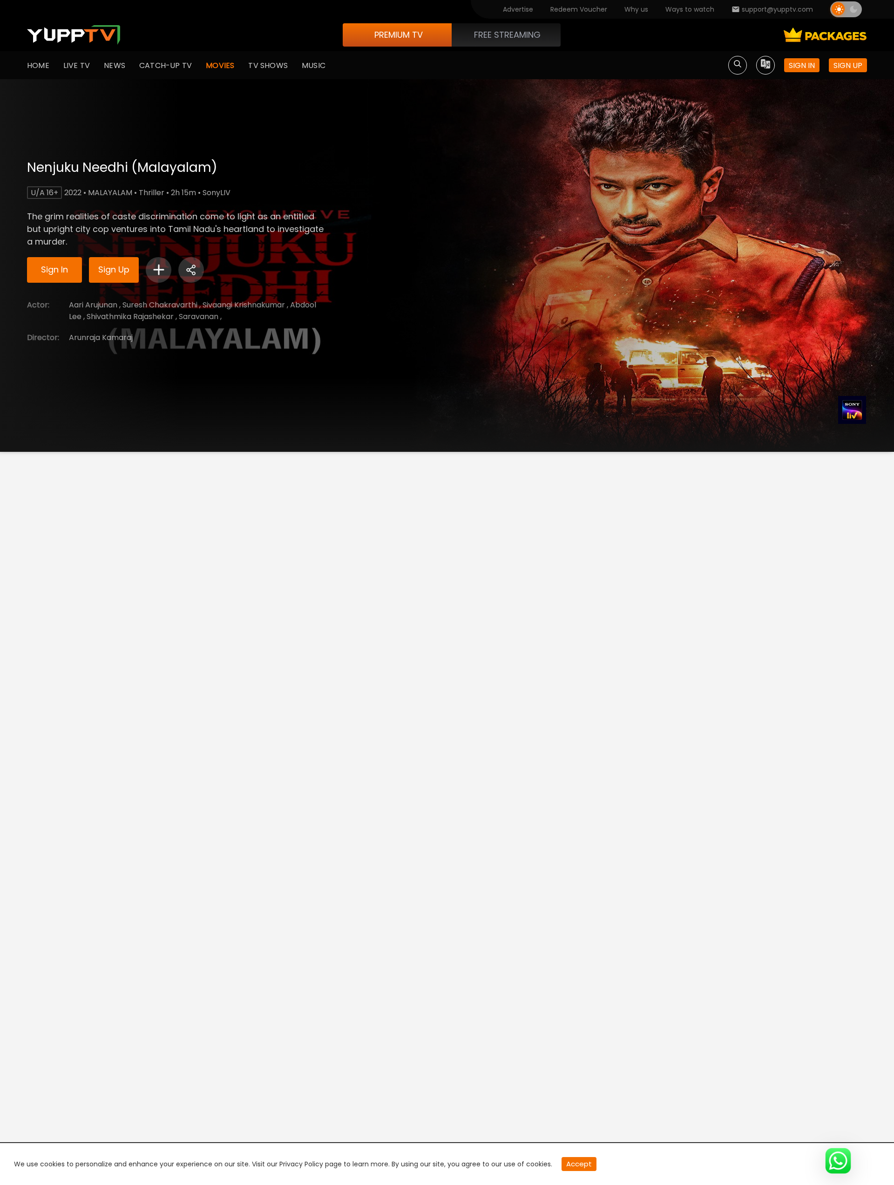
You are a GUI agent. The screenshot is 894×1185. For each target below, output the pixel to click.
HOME (38, 65)
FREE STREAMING (507, 35)
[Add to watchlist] (158, 270)
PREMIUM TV (398, 35)
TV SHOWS (268, 65)
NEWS (114, 65)
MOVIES (220, 65)
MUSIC (313, 65)
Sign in (802, 65)
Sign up (847, 65)
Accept (579, 1164)
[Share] (191, 270)
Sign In (54, 269)
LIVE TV (76, 65)
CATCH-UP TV (165, 65)
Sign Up (113, 269)
